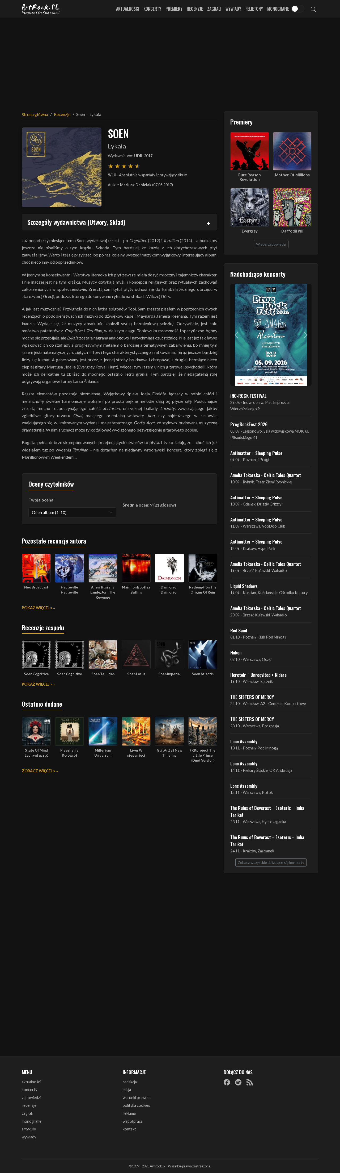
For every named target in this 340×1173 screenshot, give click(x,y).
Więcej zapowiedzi (271, 244)
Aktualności (127, 9)
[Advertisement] (170, 61)
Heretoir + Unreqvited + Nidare (258, 674)
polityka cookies (136, 1105)
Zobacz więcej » (38, 771)
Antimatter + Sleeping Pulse (256, 452)
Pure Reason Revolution (249, 177)
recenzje (29, 1105)
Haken (235, 652)
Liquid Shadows (244, 585)
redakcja (130, 1082)
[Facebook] (227, 1082)
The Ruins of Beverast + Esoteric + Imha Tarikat (267, 811)
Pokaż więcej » (37, 608)
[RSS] (249, 1082)
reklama (129, 1113)
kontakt (129, 1129)
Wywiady (233, 9)
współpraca (133, 1121)
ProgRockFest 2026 (248, 424)
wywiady (29, 1137)
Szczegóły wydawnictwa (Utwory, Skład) (76, 222)
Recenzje (195, 9)
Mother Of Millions (292, 175)
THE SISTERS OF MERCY (252, 696)
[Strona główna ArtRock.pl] (41, 8)
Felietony (254, 9)
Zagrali (214, 9)
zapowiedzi (31, 1097)
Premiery (173, 9)
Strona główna (35, 114)
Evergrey (250, 231)
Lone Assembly (243, 741)
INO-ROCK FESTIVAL (248, 395)
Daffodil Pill (292, 231)
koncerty (29, 1089)
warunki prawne (136, 1097)
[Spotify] (238, 1082)
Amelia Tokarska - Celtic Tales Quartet (265, 474)
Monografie (278, 9)
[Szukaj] (313, 8)
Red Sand (238, 630)
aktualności (31, 1082)
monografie (31, 1121)
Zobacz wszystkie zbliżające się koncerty (271, 862)
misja (127, 1089)
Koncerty (152, 9)
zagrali (27, 1113)
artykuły (29, 1129)
